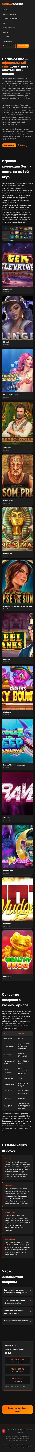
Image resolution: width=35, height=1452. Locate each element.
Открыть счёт (23, 46)
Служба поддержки (10, 14)
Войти (22, 145)
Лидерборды (7, 41)
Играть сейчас (9, 145)
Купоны (5, 32)
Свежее (5, 10)
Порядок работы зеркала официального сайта (14, 1301)
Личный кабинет (9, 46)
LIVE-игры (6, 37)
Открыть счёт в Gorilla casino (17, 1409)
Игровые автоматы (9, 28)
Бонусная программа (10, 19)
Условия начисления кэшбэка (16, 1321)
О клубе (5, 23)
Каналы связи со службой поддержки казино (14, 1311)
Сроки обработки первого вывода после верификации (15, 1291)
